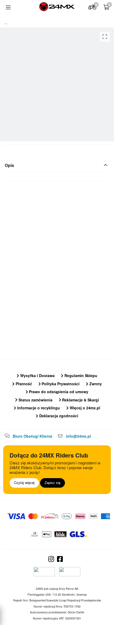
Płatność (23, 383)
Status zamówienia (34, 399)
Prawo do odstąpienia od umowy (58, 391)
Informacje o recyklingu (38, 407)
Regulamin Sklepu (80, 375)
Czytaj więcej (24, 482)
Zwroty (95, 383)
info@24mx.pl (78, 436)
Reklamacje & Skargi (80, 399)
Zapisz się (52, 482)
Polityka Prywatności (60, 383)
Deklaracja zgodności (58, 415)
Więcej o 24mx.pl (84, 407)
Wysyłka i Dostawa (37, 375)
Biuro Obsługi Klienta (32, 436)
